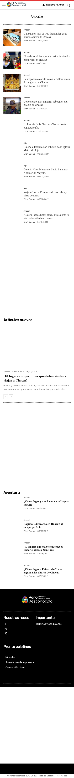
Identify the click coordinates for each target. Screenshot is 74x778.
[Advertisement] (37, 273)
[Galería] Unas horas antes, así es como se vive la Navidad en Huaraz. (46, 216)
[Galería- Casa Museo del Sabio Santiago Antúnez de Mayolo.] (12, 173)
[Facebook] (5, 624)
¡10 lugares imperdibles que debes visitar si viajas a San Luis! (43, 548)
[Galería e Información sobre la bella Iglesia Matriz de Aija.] (12, 151)
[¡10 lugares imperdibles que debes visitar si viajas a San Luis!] (12, 550)
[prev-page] (5, 396)
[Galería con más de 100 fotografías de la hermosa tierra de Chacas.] (12, 37)
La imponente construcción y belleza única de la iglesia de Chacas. (47, 80)
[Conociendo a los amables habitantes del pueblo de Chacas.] (12, 105)
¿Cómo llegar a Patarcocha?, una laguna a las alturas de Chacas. (43, 570)
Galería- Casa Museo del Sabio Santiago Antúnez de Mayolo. (45, 170)
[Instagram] (5, 629)
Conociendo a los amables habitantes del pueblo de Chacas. (45, 103)
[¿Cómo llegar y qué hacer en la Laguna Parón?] (12, 505)
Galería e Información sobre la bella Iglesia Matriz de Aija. (47, 148)
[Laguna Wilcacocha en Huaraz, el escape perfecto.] (12, 528)
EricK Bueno (29, 41)
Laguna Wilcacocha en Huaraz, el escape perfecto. (43, 525)
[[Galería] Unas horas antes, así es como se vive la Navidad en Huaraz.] (12, 218)
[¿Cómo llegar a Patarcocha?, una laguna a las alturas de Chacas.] (12, 573)
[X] (5, 633)
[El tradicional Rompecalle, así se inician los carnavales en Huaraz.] (12, 60)
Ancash (27, 30)
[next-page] (11, 396)
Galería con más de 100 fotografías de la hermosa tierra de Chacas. (45, 35)
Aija (25, 143)
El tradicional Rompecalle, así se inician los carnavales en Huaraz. (47, 57)
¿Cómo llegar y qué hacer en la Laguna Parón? (47, 502)
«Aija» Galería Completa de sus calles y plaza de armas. (45, 193)
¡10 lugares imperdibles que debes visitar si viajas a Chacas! (35, 378)
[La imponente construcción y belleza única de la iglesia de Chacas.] (12, 83)
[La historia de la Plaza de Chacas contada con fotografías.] (12, 128)
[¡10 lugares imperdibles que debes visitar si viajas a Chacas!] (37, 346)
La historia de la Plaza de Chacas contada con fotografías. (46, 125)
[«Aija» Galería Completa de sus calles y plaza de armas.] (12, 196)
